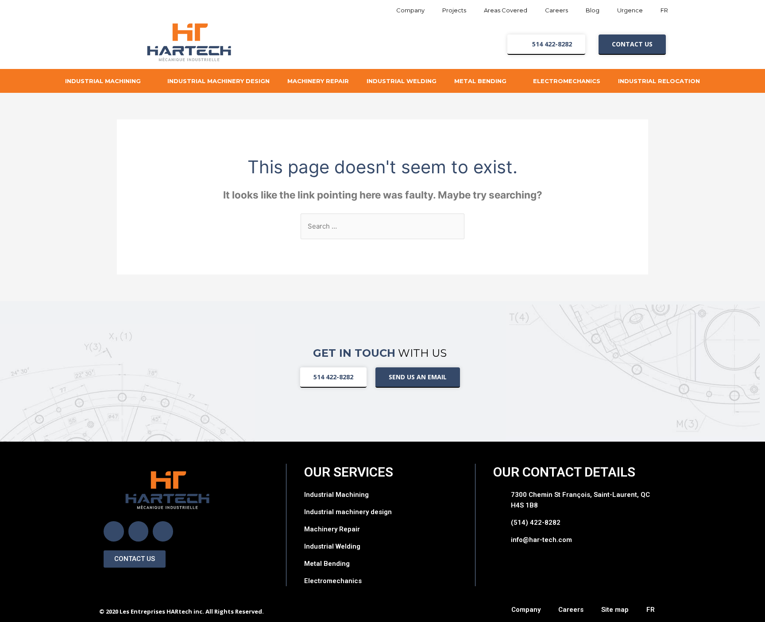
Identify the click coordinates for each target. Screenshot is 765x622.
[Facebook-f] (114, 531)
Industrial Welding (402, 80)
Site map (615, 610)
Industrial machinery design (218, 80)
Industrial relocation (659, 80)
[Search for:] (382, 226)
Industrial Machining (103, 80)
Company (410, 10)
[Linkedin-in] (138, 531)
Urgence (630, 10)
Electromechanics (566, 80)
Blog (592, 10)
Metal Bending (480, 80)
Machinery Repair (318, 80)
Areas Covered (505, 10)
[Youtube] (163, 531)
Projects (454, 10)
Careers (556, 10)
